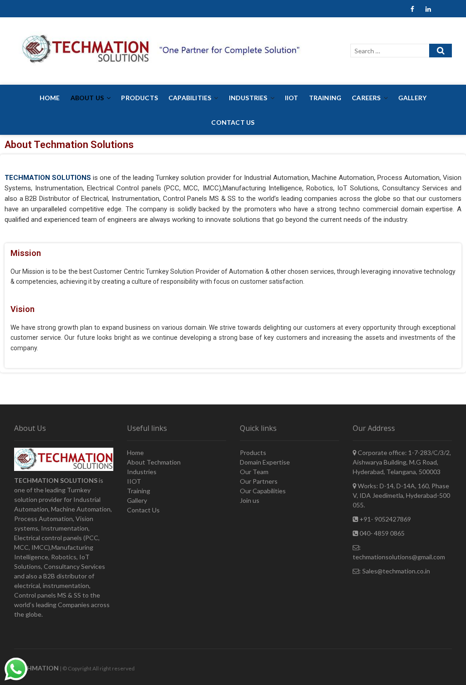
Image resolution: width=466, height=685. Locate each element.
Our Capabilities (263, 491)
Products (139, 98)
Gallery (412, 98)
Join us (249, 500)
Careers (366, 98)
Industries (248, 98)
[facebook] (412, 9)
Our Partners (259, 481)
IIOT (292, 98)
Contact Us (232, 122)
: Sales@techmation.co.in (394, 571)
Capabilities (189, 98)
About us (87, 98)
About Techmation (154, 462)
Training (325, 98)
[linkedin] (428, 9)
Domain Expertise (265, 462)
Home (50, 98)
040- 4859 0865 (381, 533)
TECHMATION (36, 668)
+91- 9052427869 (384, 519)
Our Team (254, 471)
